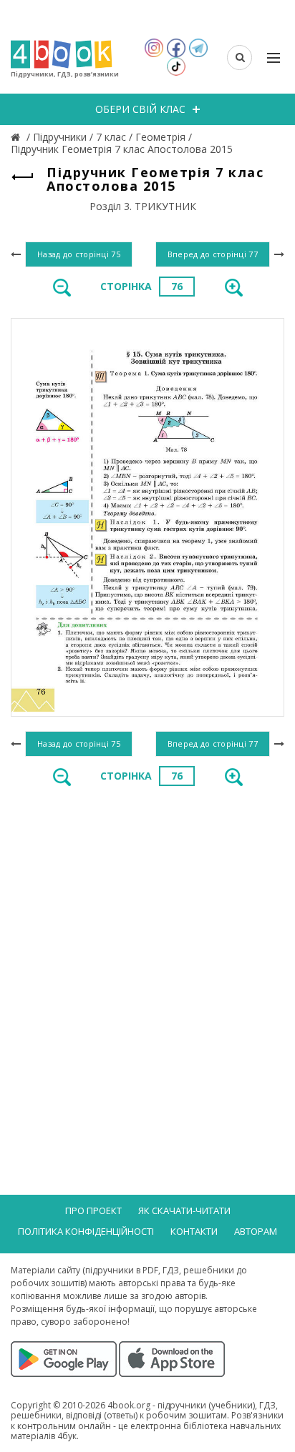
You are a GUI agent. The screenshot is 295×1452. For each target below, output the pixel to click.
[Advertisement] (147, 956)
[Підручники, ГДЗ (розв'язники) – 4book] (17, 137)
